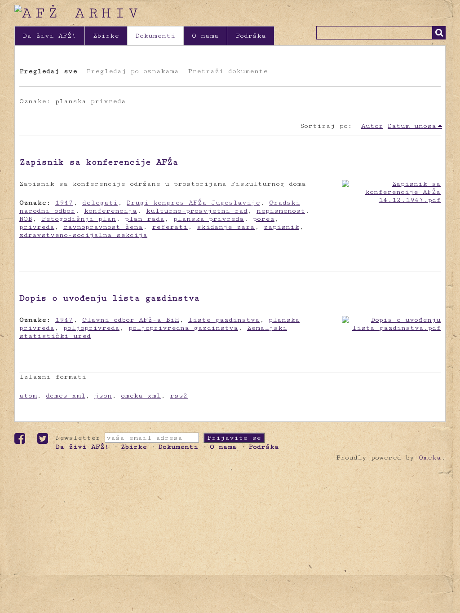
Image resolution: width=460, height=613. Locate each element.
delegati (100, 202)
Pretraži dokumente (228, 71)
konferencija (110, 211)
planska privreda (208, 219)
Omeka (430, 457)
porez (263, 219)
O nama (205, 35)
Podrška (250, 35)
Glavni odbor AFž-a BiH (130, 320)
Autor (372, 126)
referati (170, 227)
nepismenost (281, 211)
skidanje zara (226, 227)
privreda (36, 227)
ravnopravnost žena (103, 227)
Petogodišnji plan (78, 219)
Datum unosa (412, 126)
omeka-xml (141, 395)
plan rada (144, 219)
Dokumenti (155, 35)
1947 (64, 202)
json (103, 395)
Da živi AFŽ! (49, 35)
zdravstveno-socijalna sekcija (83, 235)
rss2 (179, 395)
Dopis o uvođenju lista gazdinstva (109, 298)
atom (28, 395)
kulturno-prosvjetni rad (197, 211)
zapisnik (281, 227)
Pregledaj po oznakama (132, 71)
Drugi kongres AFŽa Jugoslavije (193, 202)
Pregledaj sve (48, 71)
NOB (25, 219)
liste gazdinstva (224, 320)
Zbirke (106, 35)
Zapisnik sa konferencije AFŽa (98, 162)
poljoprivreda (91, 328)
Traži (439, 32)
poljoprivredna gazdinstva (183, 328)
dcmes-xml (65, 395)
